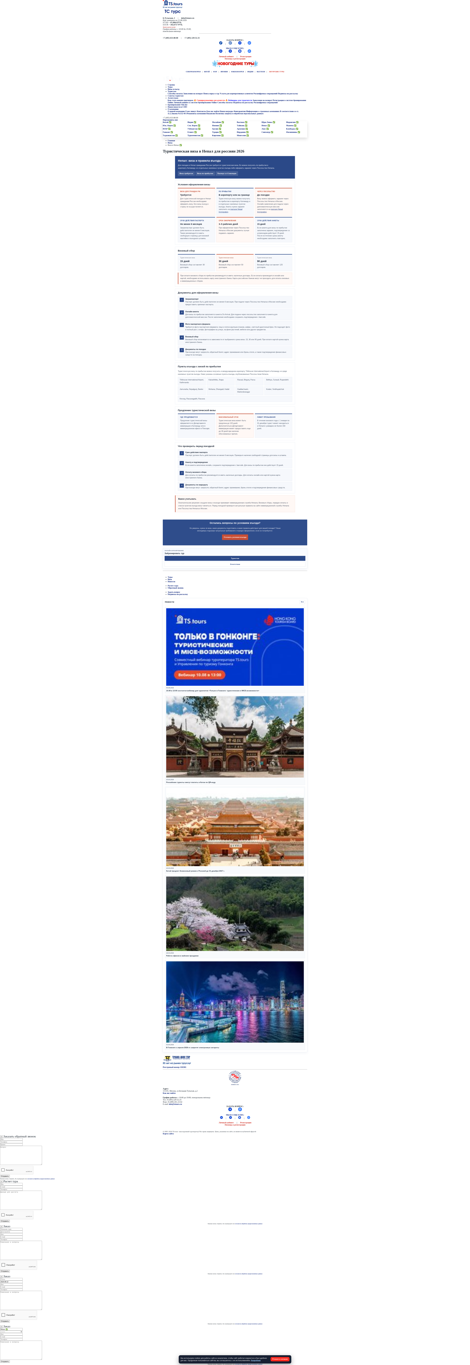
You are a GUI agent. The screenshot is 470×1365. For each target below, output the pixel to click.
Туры (170, 87)
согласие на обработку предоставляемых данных (41, 1178)
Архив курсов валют (169, 27)
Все (302, 602)
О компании (173, 109)
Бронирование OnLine (178, 105)
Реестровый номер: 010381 (174, 1067)
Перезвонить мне (170, 120)
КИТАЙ (207, 72)
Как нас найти (169, 1093)
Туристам (172, 91)
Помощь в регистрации (235, 59)
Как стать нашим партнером (180, 100)
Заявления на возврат (193, 94)
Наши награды (226, 111)
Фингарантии (240, 111)
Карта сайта (168, 1134)
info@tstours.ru (175, 1104)
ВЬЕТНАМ (261, 72)
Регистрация (245, 56)
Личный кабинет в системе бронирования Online (195, 102)
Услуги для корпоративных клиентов (236, 94)
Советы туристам (176, 96)
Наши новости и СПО (178, 107)
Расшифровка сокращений (265, 94)
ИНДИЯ (250, 72)
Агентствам (173, 98)
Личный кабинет (226, 56)
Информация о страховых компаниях (262, 111)
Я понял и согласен (280, 1359)
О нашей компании (176, 111)
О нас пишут (190, 111)
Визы (170, 143)
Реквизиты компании (196, 113)
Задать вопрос (174, 592)
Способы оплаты (175, 94)
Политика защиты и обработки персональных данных (239, 113)
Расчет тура (173, 586)
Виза (170, 579)
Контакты (201, 111)
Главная (171, 141)
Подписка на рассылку (288, 94)
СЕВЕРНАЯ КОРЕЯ (193, 72)
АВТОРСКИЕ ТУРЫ (276, 72)
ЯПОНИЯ (224, 72)
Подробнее (256, 1360)
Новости (171, 581)
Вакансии (210, 113)
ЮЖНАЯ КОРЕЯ (237, 72)
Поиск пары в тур (211, 94)
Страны (171, 85)
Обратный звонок (175, 588)
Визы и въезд (174, 89)
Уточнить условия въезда (235, 537)
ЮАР (215, 72)
